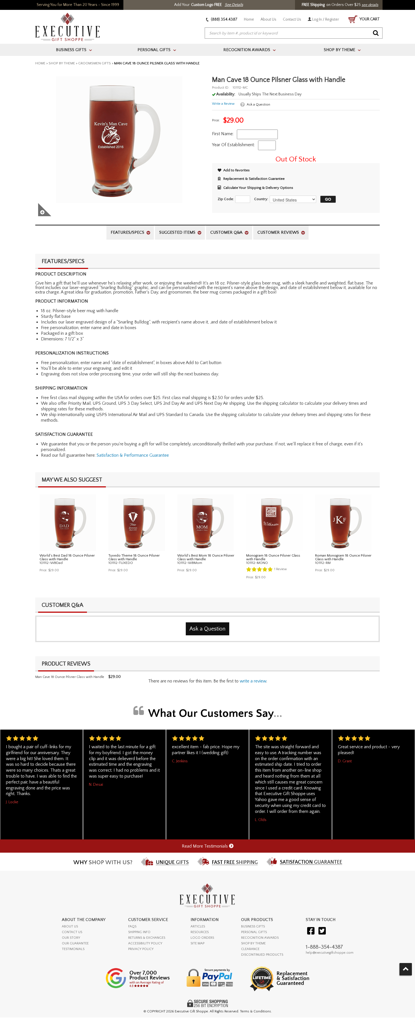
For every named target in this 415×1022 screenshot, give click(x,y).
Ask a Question (258, 104)
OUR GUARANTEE (75, 943)
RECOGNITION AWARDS (260, 938)
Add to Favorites (236, 170)
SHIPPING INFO (139, 932)
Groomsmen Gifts (94, 63)
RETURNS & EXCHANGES (146, 938)
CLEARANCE (250, 949)
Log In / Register (325, 19)
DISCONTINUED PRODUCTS (262, 955)
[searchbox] (293, 33)
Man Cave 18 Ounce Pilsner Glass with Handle (69, 677)
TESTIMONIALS (73, 949)
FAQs (132, 926)
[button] (326, 199)
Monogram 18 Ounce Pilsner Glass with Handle (273, 557)
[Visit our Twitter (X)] (322, 931)
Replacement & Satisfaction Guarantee (254, 179)
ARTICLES (198, 926)
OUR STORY (71, 938)
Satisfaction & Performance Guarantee (133, 455)
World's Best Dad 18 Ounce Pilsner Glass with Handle (67, 557)
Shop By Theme (62, 63)
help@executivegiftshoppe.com (329, 953)
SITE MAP (197, 943)
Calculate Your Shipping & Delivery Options (258, 188)
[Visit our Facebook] (311, 931)
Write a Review (223, 104)
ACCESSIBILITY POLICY (145, 943)
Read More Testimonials (205, 846)
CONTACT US (72, 932)
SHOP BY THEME (253, 943)
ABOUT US (70, 926)
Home (249, 19)
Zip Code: (226, 199)
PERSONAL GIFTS (254, 932)
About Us (268, 19)
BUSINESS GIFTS (253, 926)
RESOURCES (200, 932)
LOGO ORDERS (202, 938)
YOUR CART (369, 19)
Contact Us (292, 19)
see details (370, 5)
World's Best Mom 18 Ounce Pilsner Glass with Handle (205, 557)
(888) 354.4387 (223, 19)
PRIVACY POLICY (141, 949)
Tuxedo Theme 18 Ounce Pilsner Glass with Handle (134, 557)
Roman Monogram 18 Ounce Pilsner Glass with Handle (343, 557)
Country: (261, 199)
